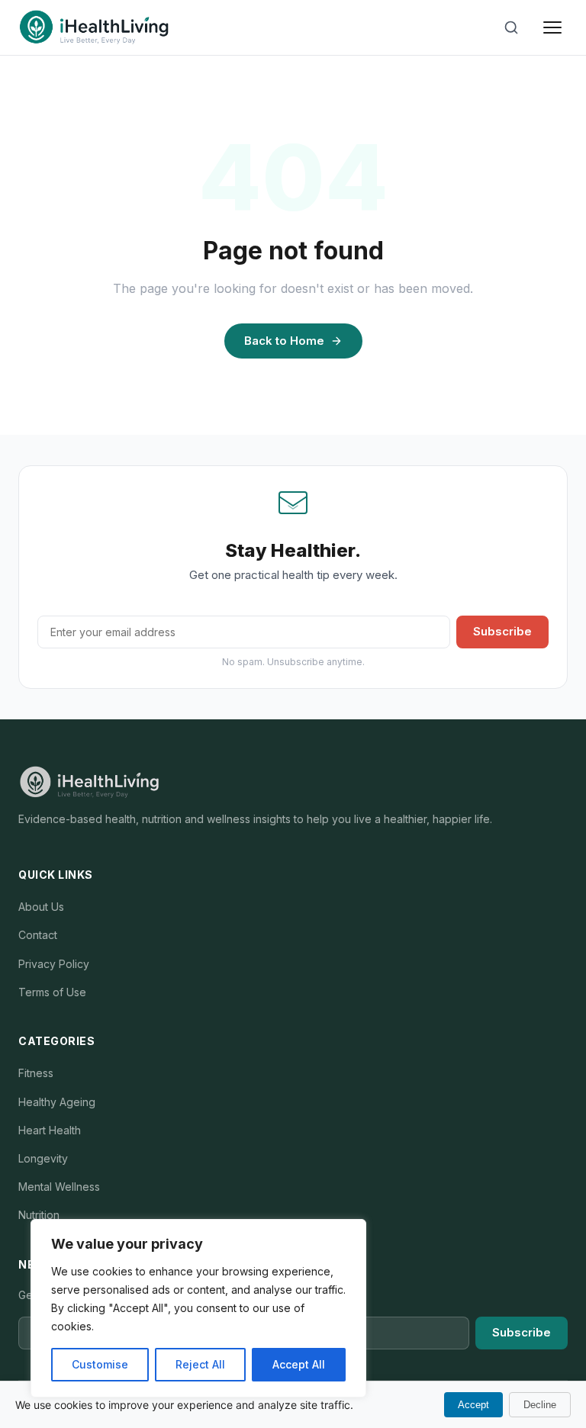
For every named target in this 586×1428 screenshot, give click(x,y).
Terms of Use (52, 992)
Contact (37, 934)
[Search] (511, 27)
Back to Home (284, 340)
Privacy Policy (53, 963)
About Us (41, 906)
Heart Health (49, 1130)
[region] (198, 1308)
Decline (539, 1404)
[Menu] (552, 27)
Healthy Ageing (56, 1101)
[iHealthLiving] (93, 27)
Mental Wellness (59, 1186)
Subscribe (502, 631)
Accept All (298, 1364)
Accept (473, 1404)
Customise (100, 1364)
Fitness (35, 1072)
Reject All (200, 1364)
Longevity (43, 1158)
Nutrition (39, 1214)
